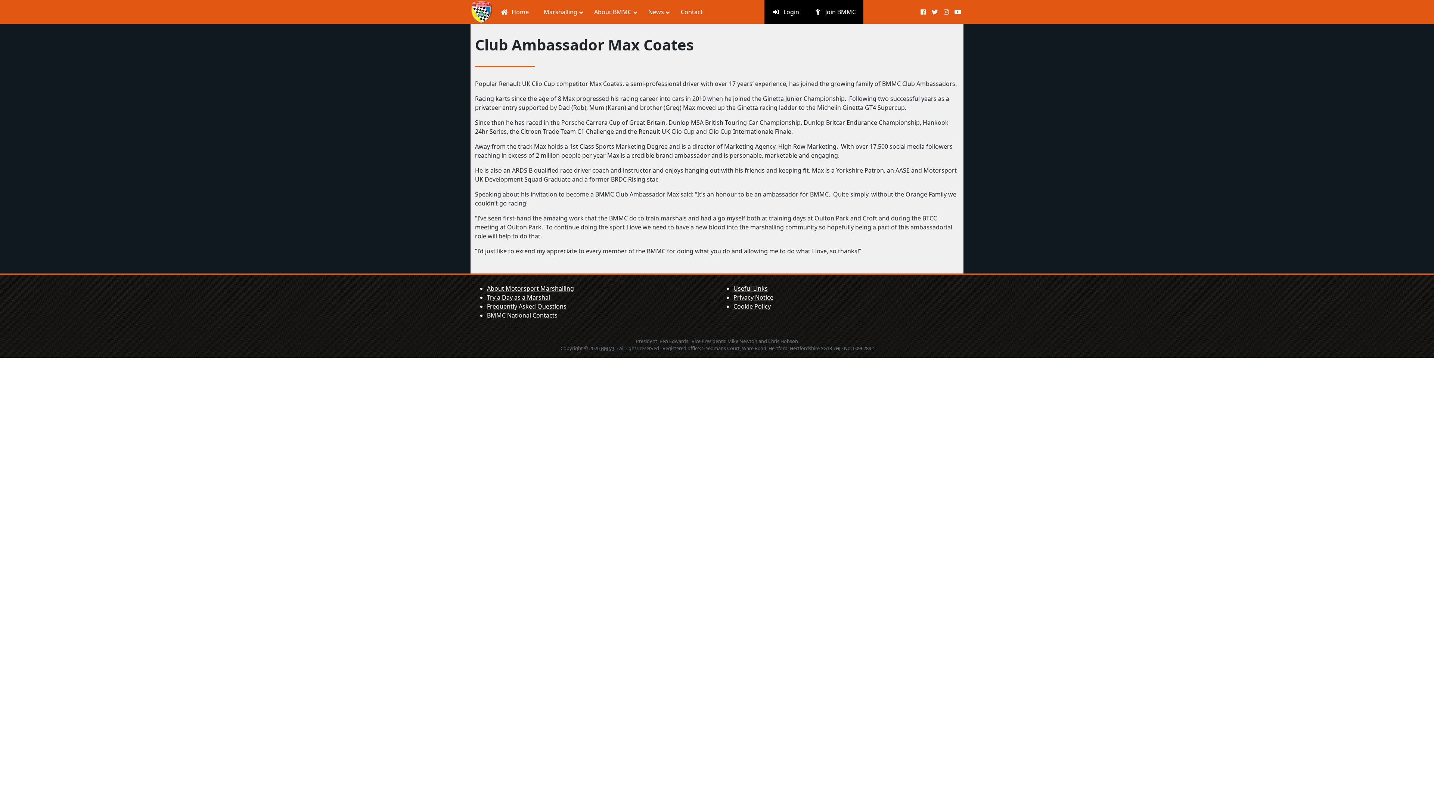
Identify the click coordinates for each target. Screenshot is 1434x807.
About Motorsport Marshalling (530, 288)
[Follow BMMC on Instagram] (946, 12)
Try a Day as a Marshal (518, 297)
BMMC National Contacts (522, 315)
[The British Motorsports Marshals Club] (482, 12)
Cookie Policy (752, 306)
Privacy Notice (753, 297)
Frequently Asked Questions (527, 306)
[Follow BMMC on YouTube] (957, 12)
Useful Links (750, 288)
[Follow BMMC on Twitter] (935, 12)
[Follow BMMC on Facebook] (923, 12)
